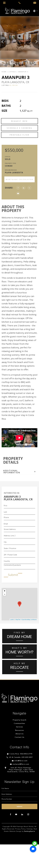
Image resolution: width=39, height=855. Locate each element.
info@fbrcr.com (21, 761)
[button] (33, 849)
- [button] (4, 594)
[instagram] (28, 814)
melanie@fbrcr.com (21, 764)
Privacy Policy (20, 829)
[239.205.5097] (19, 3)
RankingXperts (29, 831)
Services (19, 727)
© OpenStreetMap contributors (29, 619)
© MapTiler (17, 619)
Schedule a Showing (19, 128)
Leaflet (12, 619)
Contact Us (19, 737)
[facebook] (10, 814)
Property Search (19, 720)
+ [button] (4, 590)
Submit (13, 574)
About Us (19, 734)
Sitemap (30, 829)
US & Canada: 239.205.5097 (21, 757)
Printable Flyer (19, 135)
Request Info (19, 121)
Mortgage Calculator (19, 179)
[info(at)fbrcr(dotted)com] (34, 3)
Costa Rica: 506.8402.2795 (20, 754)
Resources (19, 730)
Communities (19, 723)
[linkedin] (22, 814)
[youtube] (16, 814)
